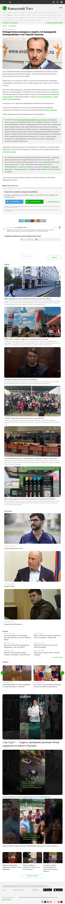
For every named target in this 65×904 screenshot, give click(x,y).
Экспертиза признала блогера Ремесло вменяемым (20, 379)
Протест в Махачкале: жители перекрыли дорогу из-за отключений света (26, 797)
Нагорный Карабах (7, 17)
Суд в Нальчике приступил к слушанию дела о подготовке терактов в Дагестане (30, 458)
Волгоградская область (51, 12)
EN (6, 1)
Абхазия (5, 12)
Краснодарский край (56, 15)
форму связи (11, 152)
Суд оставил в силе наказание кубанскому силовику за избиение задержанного (47, 685)
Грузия (4, 15)
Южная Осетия (23, 20)
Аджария (10, 12)
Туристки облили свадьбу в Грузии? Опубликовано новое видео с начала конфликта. (30, 846)
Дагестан (10, 15)
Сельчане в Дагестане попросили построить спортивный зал (24, 418)
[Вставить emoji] (36, 239)
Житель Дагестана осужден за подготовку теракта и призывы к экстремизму (47, 636)
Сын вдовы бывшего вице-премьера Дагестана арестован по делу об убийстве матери (17, 637)
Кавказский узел (16, 90)
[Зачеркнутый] (32, 239)
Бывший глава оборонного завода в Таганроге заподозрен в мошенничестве (17, 654)
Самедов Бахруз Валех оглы (13, 548)
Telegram (46, 162)
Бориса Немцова (51, 110)
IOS (33, 157)
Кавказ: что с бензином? (11, 22)
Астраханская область (38, 12)
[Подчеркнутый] (28, 239)
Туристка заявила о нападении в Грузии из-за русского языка (31, 867)
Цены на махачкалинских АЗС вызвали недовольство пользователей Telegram (29, 499)
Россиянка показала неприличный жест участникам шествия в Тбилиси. (50, 868)
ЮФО (38, 20)
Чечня (16, 20)
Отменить (54, 257)
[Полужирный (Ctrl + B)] (22, 239)
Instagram (54, 167)
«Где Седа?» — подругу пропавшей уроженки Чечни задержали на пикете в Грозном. (30, 743)
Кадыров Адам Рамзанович (13, 624)
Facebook (46, 167)
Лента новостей (12, 25)
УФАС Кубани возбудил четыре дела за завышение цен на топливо (26, 339)
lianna (15, 227)
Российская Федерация (19, 17)
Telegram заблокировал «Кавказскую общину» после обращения (11, 867)
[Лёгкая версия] (9, 2)
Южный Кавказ (32, 20)
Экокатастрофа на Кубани (55, 22)
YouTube (9, 172)
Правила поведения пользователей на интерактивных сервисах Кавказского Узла (38, 897)
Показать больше (32, 875)
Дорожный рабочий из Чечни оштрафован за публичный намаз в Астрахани (16, 685)
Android (28, 157)
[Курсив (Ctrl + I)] (25, 239)
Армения (29, 12)
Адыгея (16, 12)
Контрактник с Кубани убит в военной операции (46, 654)
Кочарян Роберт (9, 586)
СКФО (53, 17)
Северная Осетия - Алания (44, 17)
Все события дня (57, 657)
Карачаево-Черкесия (44, 15)
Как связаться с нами (18, 889)
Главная (4, 25)
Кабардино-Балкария (25, 15)
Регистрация (27, 256)
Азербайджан (22, 12)
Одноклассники (19, 169)
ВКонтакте (9, 169)
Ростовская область (32, 17)
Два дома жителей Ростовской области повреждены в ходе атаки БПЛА (16, 646)
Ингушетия (16, 15)
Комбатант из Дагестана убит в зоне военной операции (46, 646)
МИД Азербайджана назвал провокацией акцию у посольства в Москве (27, 299)
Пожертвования (35, 889)
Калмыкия (35, 15)
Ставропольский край (8, 20)
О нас (3, 889)
